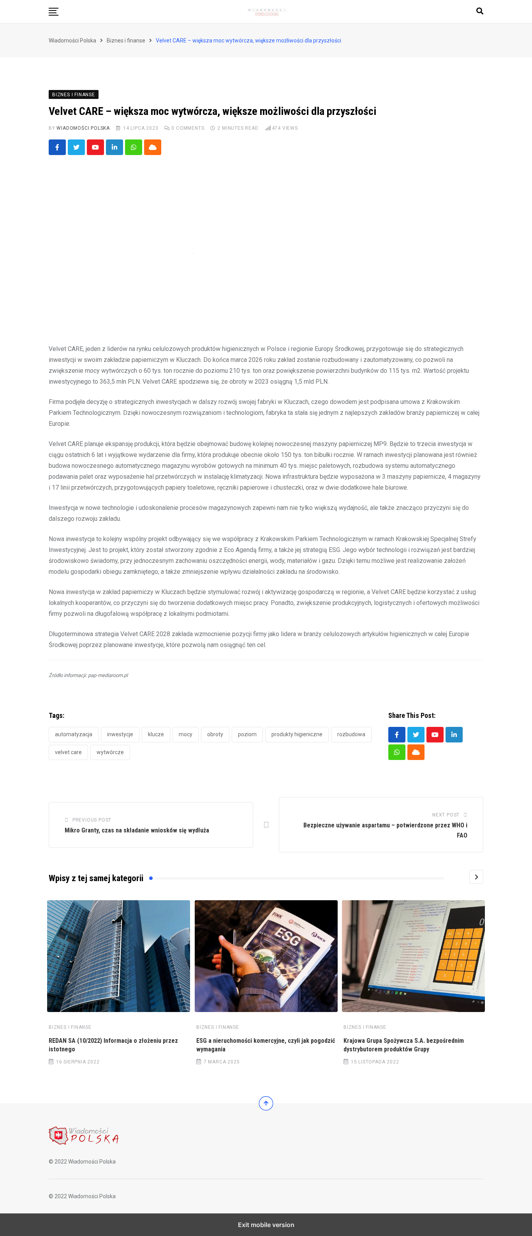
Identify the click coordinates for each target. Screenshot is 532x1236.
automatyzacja (73, 734)
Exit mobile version (266, 1225)
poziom (247, 734)
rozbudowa (351, 734)
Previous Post (91, 820)
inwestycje (120, 734)
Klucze (156, 734)
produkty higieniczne (296, 734)
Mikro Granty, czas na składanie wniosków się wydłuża (137, 830)
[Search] (479, 11)
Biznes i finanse (70, 1027)
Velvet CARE (68, 752)
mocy (185, 734)
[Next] (476, 877)
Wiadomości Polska (83, 128)
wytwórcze (110, 752)
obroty (215, 734)
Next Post (446, 815)
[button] (53, 12)
